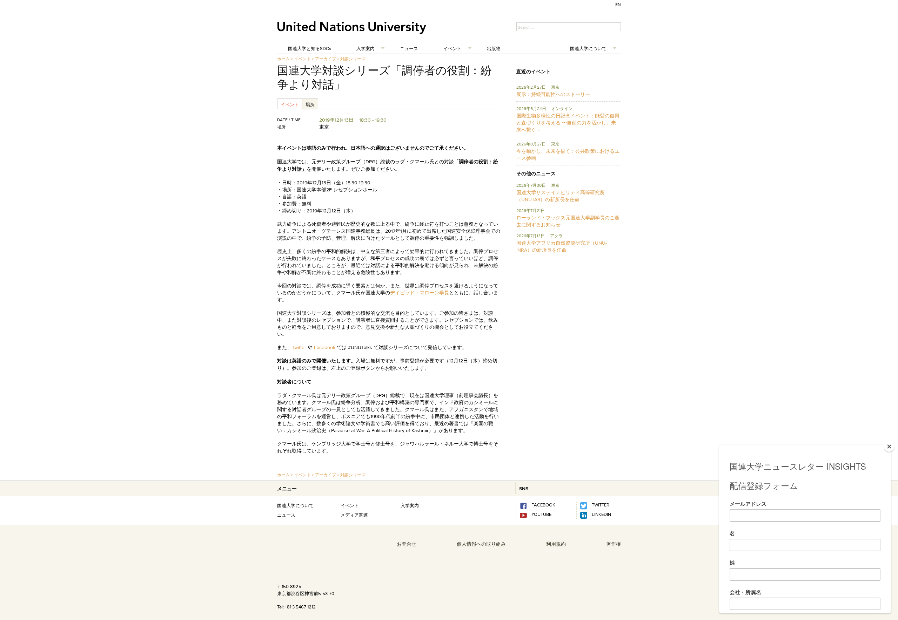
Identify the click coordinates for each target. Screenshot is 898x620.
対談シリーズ (353, 59)
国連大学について (588, 48)
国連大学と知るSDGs (309, 48)
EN (618, 4)
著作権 (613, 544)
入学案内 (365, 48)
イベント (452, 48)
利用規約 (556, 544)
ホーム (283, 59)
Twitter (300, 347)
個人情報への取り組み (481, 544)
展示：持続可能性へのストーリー (553, 94)
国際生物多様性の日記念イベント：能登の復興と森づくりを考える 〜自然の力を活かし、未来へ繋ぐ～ (567, 122)
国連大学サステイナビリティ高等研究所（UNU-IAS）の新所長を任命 (560, 196)
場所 (310, 104)
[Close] (889, 446)
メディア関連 (354, 515)
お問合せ (406, 544)
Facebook (324, 347)
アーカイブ (325, 59)
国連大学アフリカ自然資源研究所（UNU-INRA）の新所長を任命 (561, 246)
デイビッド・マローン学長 (419, 292)
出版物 (494, 48)
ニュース (409, 48)
